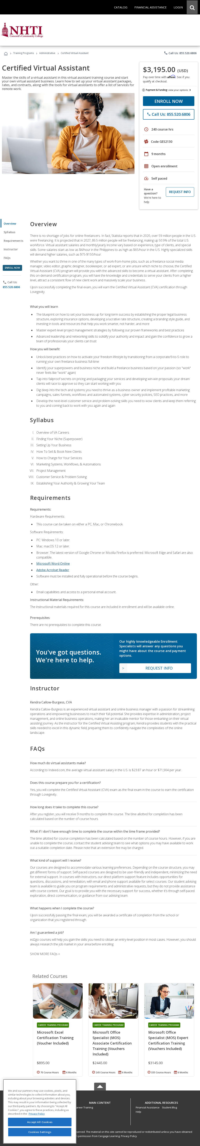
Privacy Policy (129, 1136)
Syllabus (9, 232)
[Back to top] (100, 1102)
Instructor (11, 249)
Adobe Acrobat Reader (52, 570)
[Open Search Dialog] (192, 7)
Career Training (84, 1107)
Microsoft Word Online (53, 563)
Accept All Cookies (40, 1122)
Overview (10, 223)
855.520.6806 (11, 287)
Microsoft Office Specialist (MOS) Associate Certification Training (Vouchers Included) (112, 1043)
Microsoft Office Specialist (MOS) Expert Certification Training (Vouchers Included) (168, 1040)
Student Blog (169, 1107)
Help (138, 1111)
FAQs (7, 258)
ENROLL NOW (168, 101)
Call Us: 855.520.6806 (180, 53)
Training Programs (23, 53)
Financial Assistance (148, 1107)
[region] (39, 1111)
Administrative (47, 53)
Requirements (13, 241)
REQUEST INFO (180, 192)
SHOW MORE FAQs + (45, 954)
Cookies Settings (39, 1132)
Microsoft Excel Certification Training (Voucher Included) (55, 1037)
